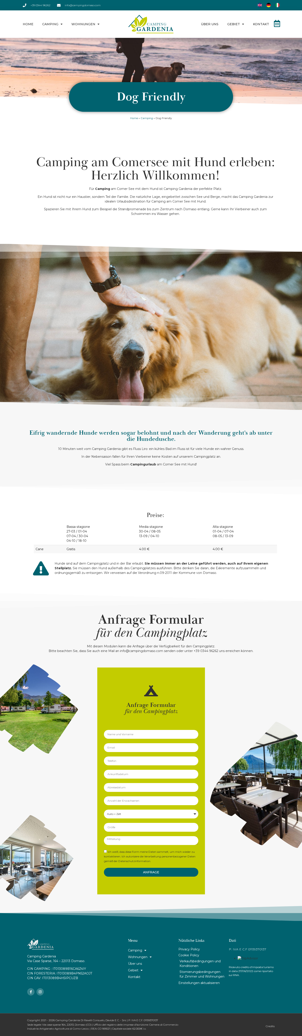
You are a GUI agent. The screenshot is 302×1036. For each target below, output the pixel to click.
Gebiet (233, 24)
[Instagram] (40, 991)
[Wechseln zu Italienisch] (277, 5)
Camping (50, 24)
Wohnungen (83, 24)
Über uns (209, 24)
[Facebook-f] (30, 991)
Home (28, 24)
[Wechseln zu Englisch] (259, 5)
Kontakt (261, 24)
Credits (270, 1026)
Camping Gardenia (178, 189)
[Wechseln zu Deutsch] (268, 5)
